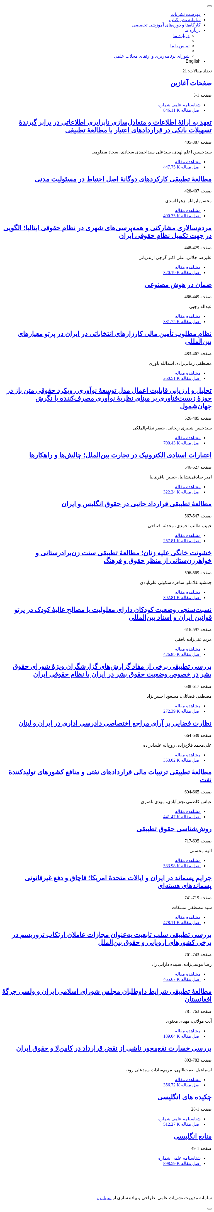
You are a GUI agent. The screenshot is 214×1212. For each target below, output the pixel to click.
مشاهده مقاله (188, 161)
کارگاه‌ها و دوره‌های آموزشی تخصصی (166, 25)
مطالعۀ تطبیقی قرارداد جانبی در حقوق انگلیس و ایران (137, 503)
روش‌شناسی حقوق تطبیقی (174, 828)
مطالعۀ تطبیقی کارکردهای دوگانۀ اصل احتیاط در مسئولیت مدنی (123, 179)
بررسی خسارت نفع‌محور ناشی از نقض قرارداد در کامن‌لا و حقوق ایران (114, 1048)
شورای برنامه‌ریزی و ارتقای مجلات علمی (151, 56)
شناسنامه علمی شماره (179, 104)
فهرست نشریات (186, 14)
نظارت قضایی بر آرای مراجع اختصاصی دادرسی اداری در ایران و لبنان (115, 723)
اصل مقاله (182, 110)
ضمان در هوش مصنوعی (178, 284)
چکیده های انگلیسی (184, 1097)
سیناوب (104, 1197)
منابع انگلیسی (193, 1136)
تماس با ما (179, 45)
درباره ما (192, 30)
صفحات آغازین (191, 83)
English (193, 61)
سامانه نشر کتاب (185, 19)
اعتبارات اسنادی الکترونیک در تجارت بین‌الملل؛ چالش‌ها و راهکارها (120, 455)
